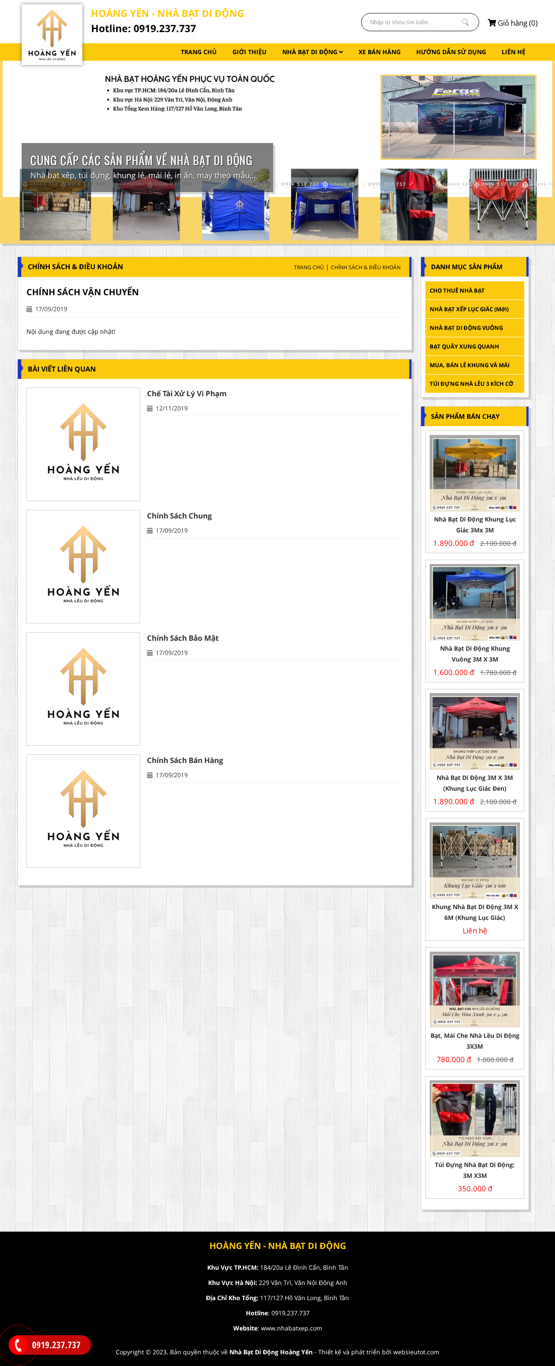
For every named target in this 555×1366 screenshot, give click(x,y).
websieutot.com (416, 1352)
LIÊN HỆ (514, 52)
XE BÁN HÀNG (380, 52)
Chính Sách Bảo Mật (183, 638)
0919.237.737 (290, 1313)
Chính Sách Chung (179, 516)
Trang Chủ (309, 267)
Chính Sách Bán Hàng (185, 760)
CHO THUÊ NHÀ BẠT (457, 290)
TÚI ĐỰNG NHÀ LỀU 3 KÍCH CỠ (471, 384)
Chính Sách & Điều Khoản (366, 267)
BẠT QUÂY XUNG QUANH (464, 346)
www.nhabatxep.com (291, 1328)
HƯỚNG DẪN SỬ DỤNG (451, 52)
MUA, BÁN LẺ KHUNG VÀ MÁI (470, 365)
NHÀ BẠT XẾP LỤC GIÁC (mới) (469, 309)
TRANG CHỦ (199, 52)
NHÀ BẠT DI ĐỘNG (310, 52)
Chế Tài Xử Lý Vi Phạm (187, 393)
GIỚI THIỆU (249, 52)
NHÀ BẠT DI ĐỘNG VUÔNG (466, 328)
